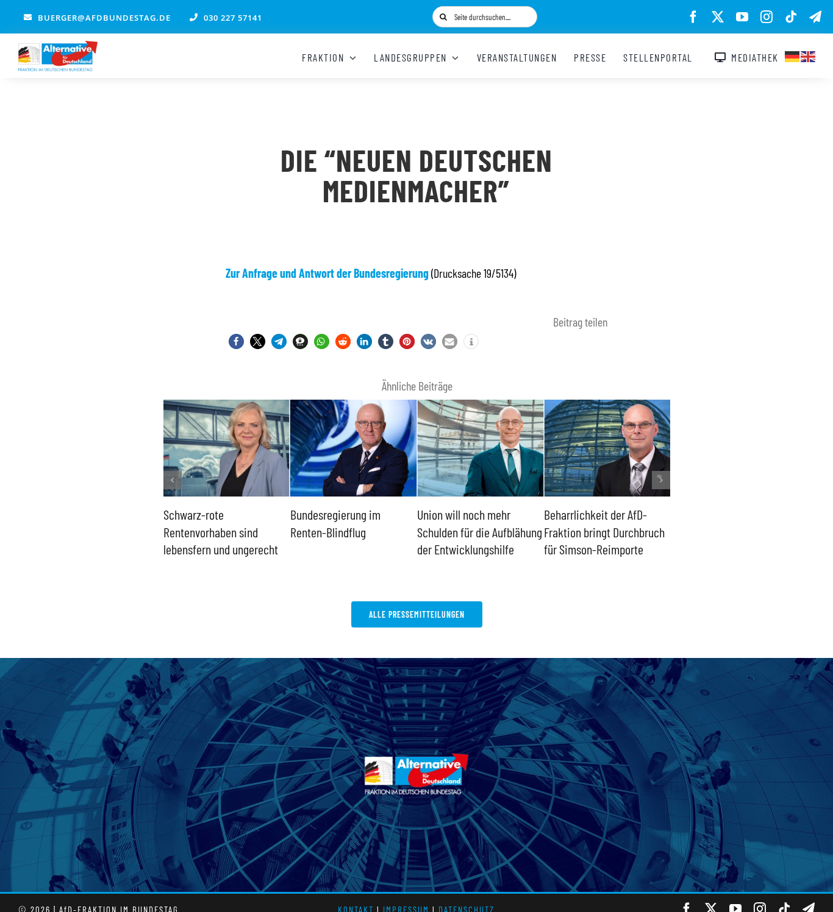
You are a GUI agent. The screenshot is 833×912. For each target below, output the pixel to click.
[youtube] (742, 17)
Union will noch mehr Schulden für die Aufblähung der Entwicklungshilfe (479, 531)
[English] (809, 55)
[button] (236, 341)
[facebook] (693, 17)
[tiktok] (791, 17)
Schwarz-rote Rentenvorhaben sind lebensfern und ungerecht (220, 531)
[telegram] (815, 17)
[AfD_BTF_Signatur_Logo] (58, 47)
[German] (793, 55)
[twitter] (718, 17)
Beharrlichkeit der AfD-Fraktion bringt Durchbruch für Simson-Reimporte (604, 531)
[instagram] (766, 17)
